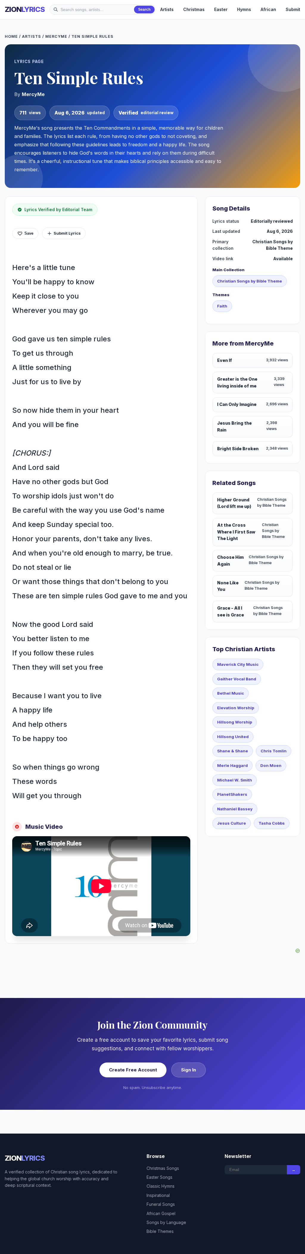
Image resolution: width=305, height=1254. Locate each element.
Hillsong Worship (234, 722)
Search (144, 9)
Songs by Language (166, 1222)
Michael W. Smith (234, 780)
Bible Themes (160, 1231)
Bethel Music (230, 693)
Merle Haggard (232, 765)
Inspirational (158, 1195)
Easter (221, 9)
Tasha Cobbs (272, 823)
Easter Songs (159, 1177)
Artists (167, 9)
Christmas (194, 9)
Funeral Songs (161, 1204)
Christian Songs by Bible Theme (249, 281)
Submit (293, 9)
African (268, 9)
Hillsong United (233, 736)
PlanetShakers (232, 794)
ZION (25, 9)
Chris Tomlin (274, 750)
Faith (222, 306)
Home (11, 36)
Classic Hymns (161, 1186)
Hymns (244, 9)
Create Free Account (133, 1070)
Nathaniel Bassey (235, 808)
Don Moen (270, 765)
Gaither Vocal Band (236, 679)
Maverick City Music (238, 664)
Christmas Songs (163, 1168)
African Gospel (161, 1213)
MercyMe (56, 36)
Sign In (188, 1070)
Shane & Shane (232, 750)
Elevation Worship (235, 707)
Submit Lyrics (67, 233)
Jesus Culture (231, 823)
